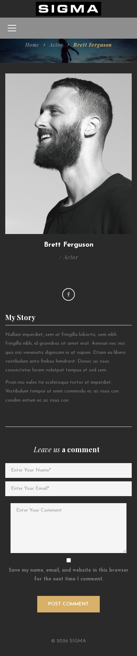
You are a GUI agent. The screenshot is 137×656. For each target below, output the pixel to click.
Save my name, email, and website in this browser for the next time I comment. (69, 575)
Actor (56, 44)
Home (32, 44)
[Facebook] (68, 294)
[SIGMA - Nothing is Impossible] (69, 8)
